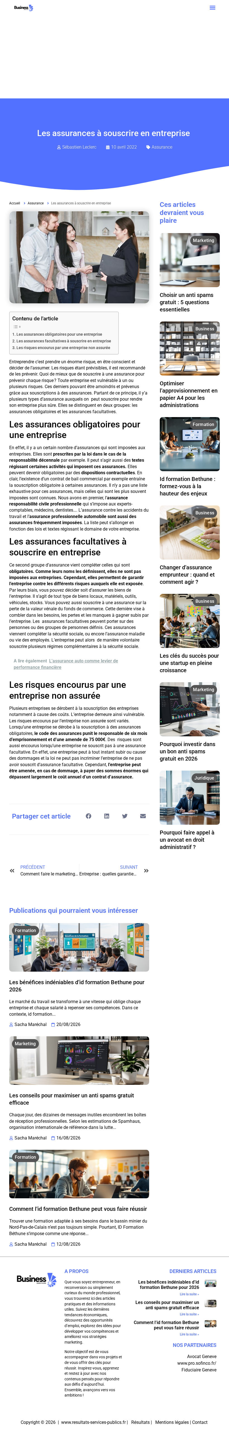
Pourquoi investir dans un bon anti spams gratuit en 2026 (187, 751)
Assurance (162, 147)
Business (204, 328)
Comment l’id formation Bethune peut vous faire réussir (78, 1209)
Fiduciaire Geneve (199, 1370)
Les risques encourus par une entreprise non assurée (64, 347)
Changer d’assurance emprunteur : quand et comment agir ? (187, 574)
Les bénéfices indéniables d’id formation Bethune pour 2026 (168, 1284)
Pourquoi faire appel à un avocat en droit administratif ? (187, 839)
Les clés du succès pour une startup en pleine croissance (189, 663)
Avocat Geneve (201, 1356)
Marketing (25, 1043)
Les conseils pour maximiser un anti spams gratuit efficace (167, 1305)
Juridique (204, 778)
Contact (200, 1422)
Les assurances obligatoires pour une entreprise (60, 334)
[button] (212, 7)
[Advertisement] (114, 57)
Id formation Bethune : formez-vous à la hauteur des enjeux (187, 486)
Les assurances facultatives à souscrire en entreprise (64, 341)
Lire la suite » (189, 1294)
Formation (25, 930)
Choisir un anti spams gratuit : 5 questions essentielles (186, 302)
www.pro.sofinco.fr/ (196, 1363)
